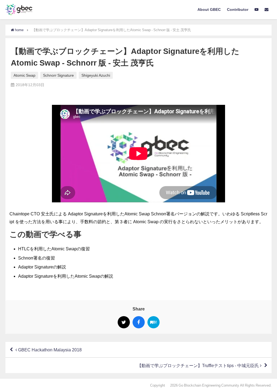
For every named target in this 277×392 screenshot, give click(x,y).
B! (155, 322)
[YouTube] (256, 10)
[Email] (266, 10)
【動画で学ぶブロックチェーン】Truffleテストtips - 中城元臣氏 (198, 365)
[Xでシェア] (124, 322)
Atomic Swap (24, 75)
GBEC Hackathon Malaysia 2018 (49, 350)
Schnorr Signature (58, 75)
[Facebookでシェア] (139, 322)
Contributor (237, 9)
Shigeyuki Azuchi (95, 75)
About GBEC (209, 9)
